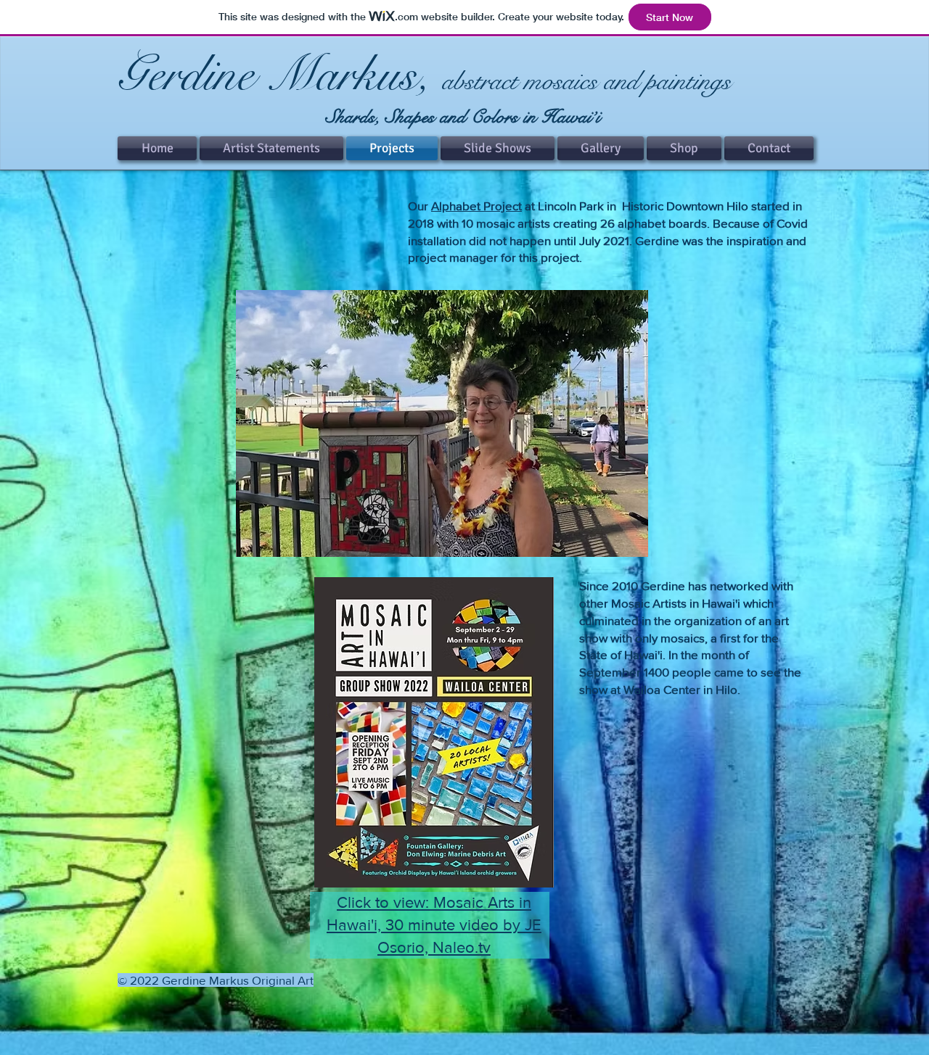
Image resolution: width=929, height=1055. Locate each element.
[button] (442, 423)
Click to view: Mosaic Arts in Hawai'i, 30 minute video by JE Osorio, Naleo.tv (434, 925)
